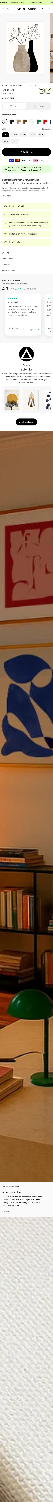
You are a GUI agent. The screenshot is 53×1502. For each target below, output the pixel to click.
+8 (42, 160)
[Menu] (3, 9)
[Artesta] (26, 9)
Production (6, 264)
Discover (5, 1211)
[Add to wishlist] (42, 91)
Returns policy (7, 259)
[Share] (48, 91)
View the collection (26, 422)
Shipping (5, 253)
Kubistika (9, 93)
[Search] (8, 9)
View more (6, 196)
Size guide (46, 129)
